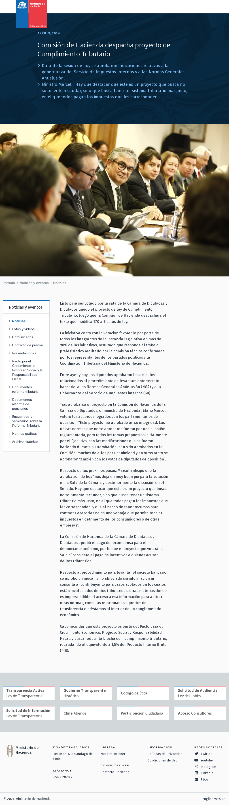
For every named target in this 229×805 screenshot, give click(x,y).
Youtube (207, 760)
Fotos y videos (23, 329)
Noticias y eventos (34, 283)
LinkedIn (207, 773)
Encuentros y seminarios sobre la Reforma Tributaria (27, 421)
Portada (9, 283)
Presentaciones (24, 353)
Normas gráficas (25, 433)
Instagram (208, 767)
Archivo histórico (25, 441)
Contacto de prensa (27, 345)
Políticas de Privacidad (164, 754)
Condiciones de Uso (162, 760)
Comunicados (22, 337)
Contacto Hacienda (114, 772)
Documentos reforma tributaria (25, 389)
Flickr (205, 780)
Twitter (206, 754)
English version (213, 799)
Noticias (59, 283)
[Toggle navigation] (207, 6)
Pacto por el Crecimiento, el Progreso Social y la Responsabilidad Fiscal (27, 370)
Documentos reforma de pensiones (22, 404)
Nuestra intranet (112, 754)
